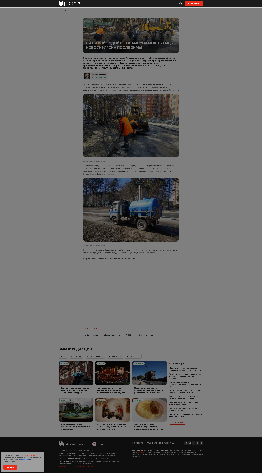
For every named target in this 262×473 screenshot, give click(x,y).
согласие (25, 459)
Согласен (10, 467)
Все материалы (194, 4)
